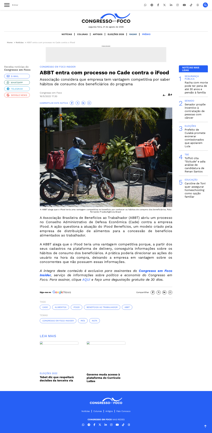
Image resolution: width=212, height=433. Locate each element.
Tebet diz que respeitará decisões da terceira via (57, 378)
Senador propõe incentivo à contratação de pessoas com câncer (195, 111)
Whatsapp (17, 82)
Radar (133, 34)
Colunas (82, 34)
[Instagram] (177, 5)
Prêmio (146, 34)
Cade (45, 307)
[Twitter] (164, 5)
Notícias (67, 34)
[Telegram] (152, 5)
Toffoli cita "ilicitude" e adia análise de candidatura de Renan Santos (195, 165)
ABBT (127, 307)
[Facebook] (158, 5)
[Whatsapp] (145, 5)
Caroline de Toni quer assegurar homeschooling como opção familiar (195, 190)
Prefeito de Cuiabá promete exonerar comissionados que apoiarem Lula (195, 138)
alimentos (60, 307)
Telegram (17, 89)
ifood (76, 307)
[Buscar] (205, 4)
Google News (19, 95)
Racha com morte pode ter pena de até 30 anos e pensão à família (196, 87)
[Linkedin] (171, 5)
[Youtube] (184, 5)
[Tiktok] (191, 5)
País (83, 321)
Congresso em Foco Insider (58, 321)
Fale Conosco (123, 411)
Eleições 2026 (116, 34)
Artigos (97, 34)
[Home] (106, 18)
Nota (94, 321)
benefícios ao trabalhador (102, 307)
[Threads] (197, 5)
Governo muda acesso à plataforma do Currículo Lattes (103, 378)
